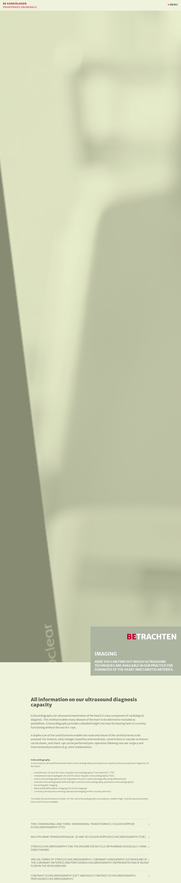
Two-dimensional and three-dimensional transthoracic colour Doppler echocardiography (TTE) (82, 825)
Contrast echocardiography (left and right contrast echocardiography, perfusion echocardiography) (83, 877)
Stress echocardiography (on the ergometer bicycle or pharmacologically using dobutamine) (89, 848)
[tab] (90, 825)
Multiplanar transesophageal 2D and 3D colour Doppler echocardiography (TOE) (88, 836)
